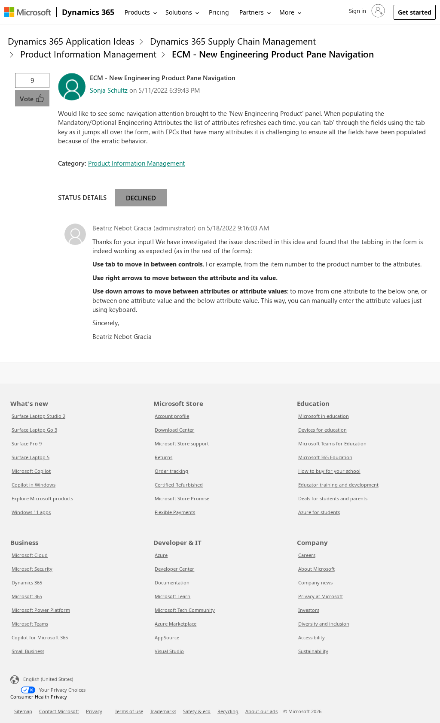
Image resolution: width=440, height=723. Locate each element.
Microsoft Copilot (31, 471)
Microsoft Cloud (30, 555)
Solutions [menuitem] (178, 12)
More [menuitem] (286, 12)
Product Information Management (88, 54)
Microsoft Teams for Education (332, 443)
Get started (414, 12)
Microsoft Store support (182, 443)
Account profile (172, 416)
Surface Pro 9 (27, 443)
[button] (366, 10)
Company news (315, 582)
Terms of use (129, 711)
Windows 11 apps (31, 512)
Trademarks (163, 711)
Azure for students (319, 512)
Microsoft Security (32, 569)
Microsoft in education (323, 416)
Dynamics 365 (88, 12)
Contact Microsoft (59, 711)
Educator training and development (338, 484)
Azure (161, 555)
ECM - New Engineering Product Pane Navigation (273, 54)
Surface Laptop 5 (30, 457)
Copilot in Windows (33, 484)
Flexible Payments (175, 512)
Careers (306, 555)
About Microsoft (316, 569)
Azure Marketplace (175, 623)
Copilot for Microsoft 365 (40, 637)
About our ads (261, 711)
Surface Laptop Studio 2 (38, 416)
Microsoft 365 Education (325, 457)
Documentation (172, 582)
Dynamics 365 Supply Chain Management (233, 41)
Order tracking (171, 471)
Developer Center (174, 569)
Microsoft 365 (27, 596)
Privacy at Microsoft (320, 596)
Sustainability (313, 651)
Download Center (174, 430)
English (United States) (48, 679)
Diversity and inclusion (323, 623)
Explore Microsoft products (42, 498)
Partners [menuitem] (251, 12)
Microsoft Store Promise (182, 498)
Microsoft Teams (30, 623)
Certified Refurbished (179, 484)
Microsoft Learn (172, 596)
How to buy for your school (329, 471)
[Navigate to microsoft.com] (27, 12)
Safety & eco (197, 711)
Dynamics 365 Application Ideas (71, 41)
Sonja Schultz (109, 90)
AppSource (167, 637)
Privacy (94, 711)
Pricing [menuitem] (219, 12)
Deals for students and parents (332, 498)
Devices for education (322, 430)
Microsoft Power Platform (41, 610)
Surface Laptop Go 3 (34, 430)
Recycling (227, 711)
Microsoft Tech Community (185, 610)
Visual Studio (169, 651)
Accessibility (311, 637)
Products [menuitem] (137, 12)
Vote (27, 98)
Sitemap (23, 711)
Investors (308, 610)
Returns (163, 457)
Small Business (28, 651)
